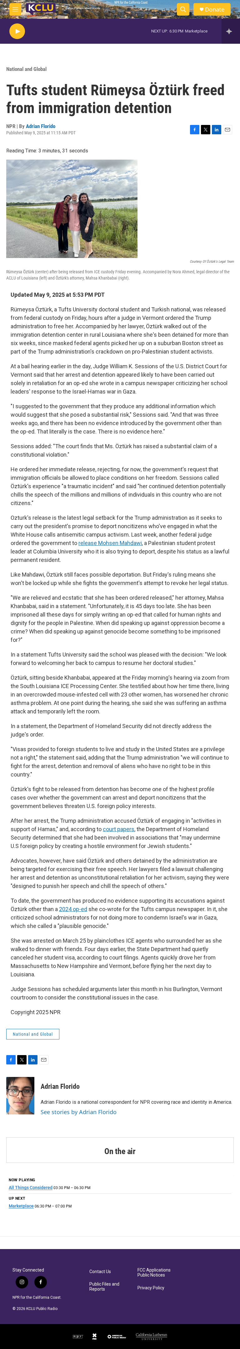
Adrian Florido (40, 126)
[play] (17, 31)
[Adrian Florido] (20, 1095)
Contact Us (100, 1271)
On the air (120, 1151)
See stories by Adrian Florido (79, 1112)
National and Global (26, 69)
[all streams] (231, 31)
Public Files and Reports (104, 1287)
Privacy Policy (151, 1288)
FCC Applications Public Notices (154, 1272)
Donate (214, 9)
